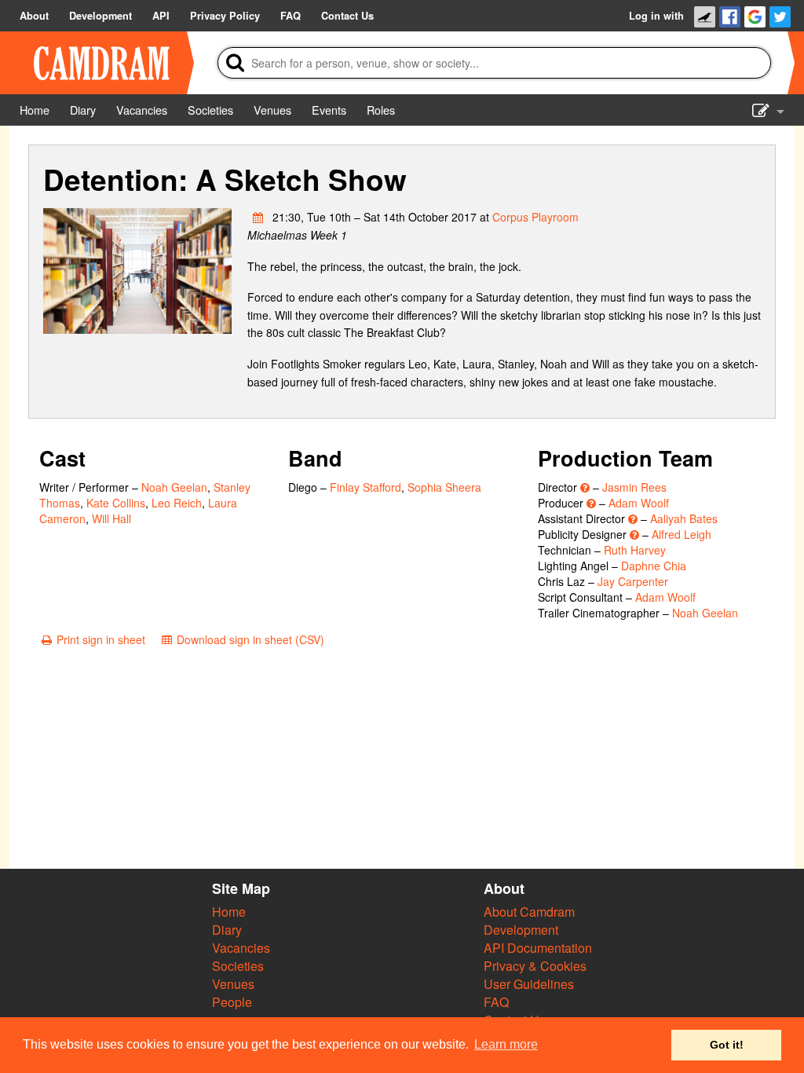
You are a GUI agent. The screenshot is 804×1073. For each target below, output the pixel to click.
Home (229, 912)
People (232, 1002)
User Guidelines (529, 984)
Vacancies (241, 948)
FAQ (496, 1002)
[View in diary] (258, 217)
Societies (238, 966)
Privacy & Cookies (535, 966)
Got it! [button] (727, 1044)
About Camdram (529, 912)
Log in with (656, 16)
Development (521, 930)
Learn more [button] (506, 1044)
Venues (233, 984)
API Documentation (538, 948)
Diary (227, 930)
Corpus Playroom (535, 217)
